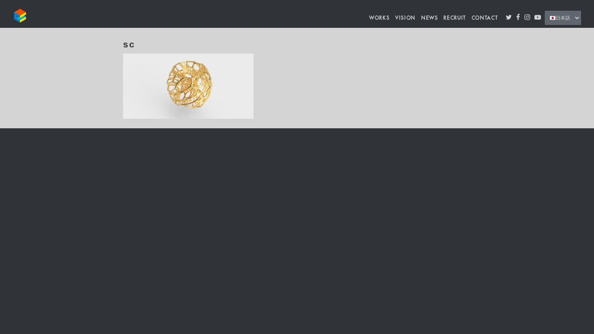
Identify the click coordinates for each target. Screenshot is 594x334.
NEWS (429, 18)
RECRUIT (455, 18)
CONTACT (485, 18)
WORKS (379, 18)
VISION (405, 18)
